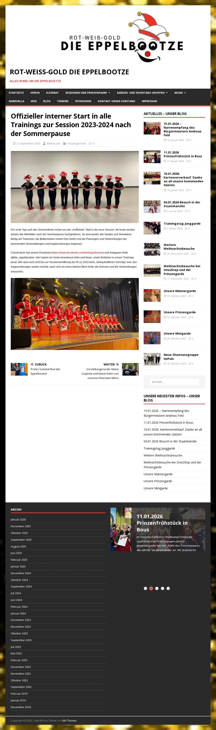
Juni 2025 (16, 553)
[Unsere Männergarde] (152, 299)
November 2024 (21, 573)
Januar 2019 (18, 700)
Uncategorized (76, 143)
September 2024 (21, 586)
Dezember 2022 (21, 667)
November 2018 (21, 707)
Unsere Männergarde (180, 291)
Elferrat (52, 93)
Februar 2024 (19, 607)
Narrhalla (16, 101)
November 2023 (21, 627)
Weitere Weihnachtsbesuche (179, 247)
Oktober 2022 (19, 680)
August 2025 (18, 546)
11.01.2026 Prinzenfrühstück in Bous (183, 154)
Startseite (16, 93)
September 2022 (21, 687)
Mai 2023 (16, 653)
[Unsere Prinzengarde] (152, 321)
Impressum (149, 101)
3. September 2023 (28, 143)
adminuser (53, 143)
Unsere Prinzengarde (180, 312)
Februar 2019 (19, 693)
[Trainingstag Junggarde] (152, 232)
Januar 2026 (18, 519)
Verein (35, 93)
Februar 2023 (19, 660)
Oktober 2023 (19, 633)
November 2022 (21, 673)
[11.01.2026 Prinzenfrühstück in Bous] (152, 161)
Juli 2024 (16, 593)
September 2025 (21, 540)
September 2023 (21, 640)
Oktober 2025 (19, 533)
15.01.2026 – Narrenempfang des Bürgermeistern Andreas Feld (182, 129)
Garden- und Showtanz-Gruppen (141, 93)
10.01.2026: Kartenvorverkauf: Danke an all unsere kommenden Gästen (183, 179)
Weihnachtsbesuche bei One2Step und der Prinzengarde (182, 270)
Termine (63, 101)
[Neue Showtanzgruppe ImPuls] (152, 363)
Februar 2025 (19, 560)
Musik (178, 93)
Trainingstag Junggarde (182, 224)
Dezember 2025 (21, 526)
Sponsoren (83, 101)
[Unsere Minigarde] (152, 342)
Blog (46, 101)
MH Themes (69, 720)
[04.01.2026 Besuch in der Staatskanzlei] (152, 211)
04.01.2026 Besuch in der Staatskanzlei (182, 204)
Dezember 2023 (21, 620)
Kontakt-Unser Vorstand (116, 101)
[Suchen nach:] (174, 382)
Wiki (34, 101)
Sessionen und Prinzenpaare (86, 93)
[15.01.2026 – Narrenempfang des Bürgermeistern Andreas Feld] (152, 132)
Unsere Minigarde (177, 333)
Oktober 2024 (19, 580)
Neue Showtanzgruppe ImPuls (181, 356)
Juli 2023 (16, 647)
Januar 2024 (18, 613)
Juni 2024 (16, 600)
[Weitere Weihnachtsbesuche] (152, 253)
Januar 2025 (18, 566)
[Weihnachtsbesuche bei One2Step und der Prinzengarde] (152, 274)
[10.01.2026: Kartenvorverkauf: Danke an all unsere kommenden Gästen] (152, 182)
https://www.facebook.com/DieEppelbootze (77, 252)
